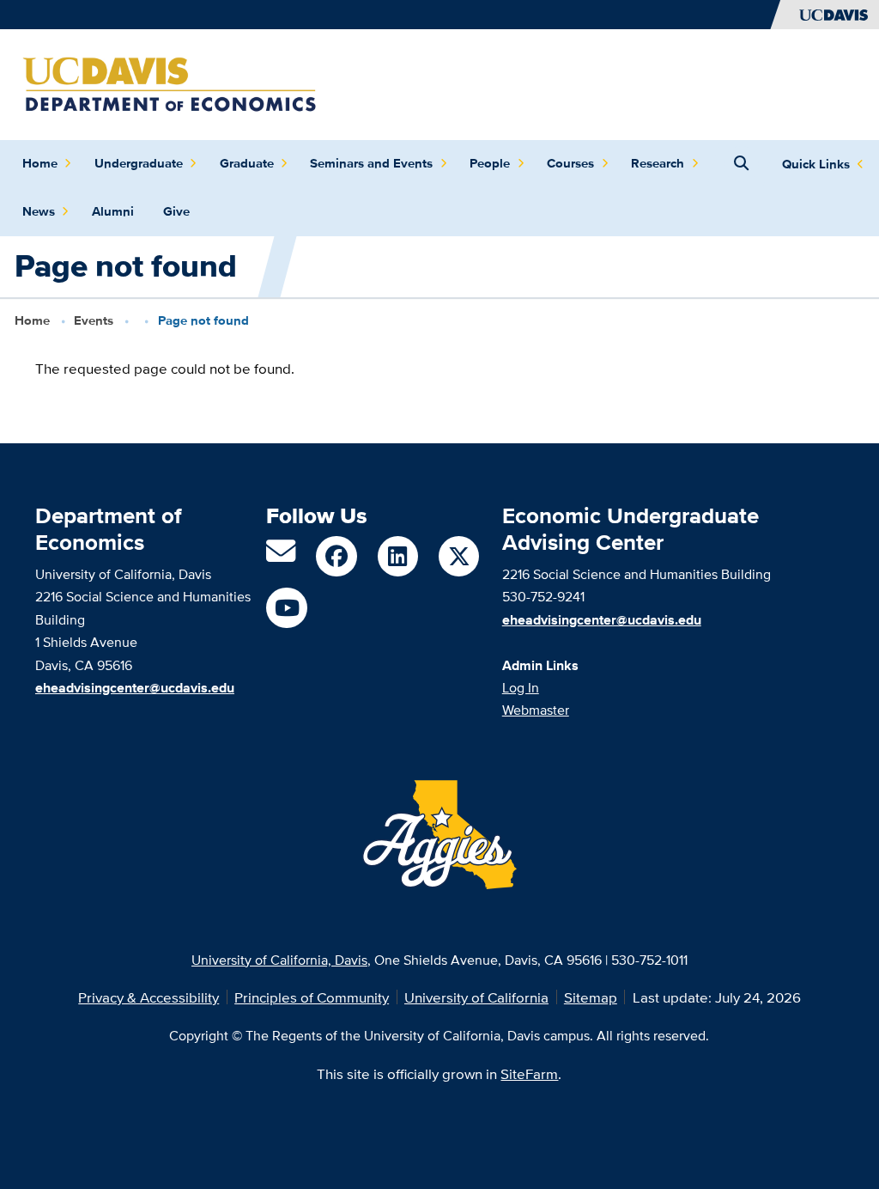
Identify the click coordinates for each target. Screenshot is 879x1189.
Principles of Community (311, 997)
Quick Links (816, 164)
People (490, 163)
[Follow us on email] (280, 556)
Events (93, 320)
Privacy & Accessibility (148, 997)
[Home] (169, 83)
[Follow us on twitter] (459, 556)
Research (657, 163)
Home (40, 163)
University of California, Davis (279, 959)
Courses (570, 163)
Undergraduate (138, 163)
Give (176, 211)
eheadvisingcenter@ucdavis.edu (601, 619)
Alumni (113, 211)
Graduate (247, 163)
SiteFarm (529, 1073)
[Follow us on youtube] (286, 608)
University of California (476, 997)
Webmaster (535, 709)
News (38, 211)
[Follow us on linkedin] (398, 556)
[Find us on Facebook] (336, 556)
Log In (520, 687)
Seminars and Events (371, 163)
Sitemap (590, 997)
